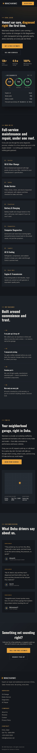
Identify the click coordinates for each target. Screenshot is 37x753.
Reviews (4, 715)
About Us (5, 712)
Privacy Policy (6, 720)
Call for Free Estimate (18, 650)
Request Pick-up (18, 657)
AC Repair (5, 702)
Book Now (28, 3)
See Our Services (11, 52)
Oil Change (5, 694)
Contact (4, 717)
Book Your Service (12, 462)
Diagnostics (5, 700)
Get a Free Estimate (12, 46)
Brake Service (6, 697)
